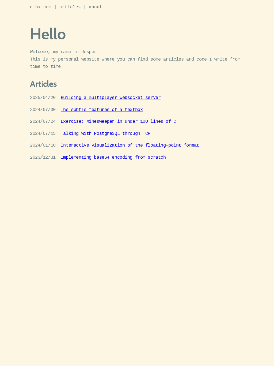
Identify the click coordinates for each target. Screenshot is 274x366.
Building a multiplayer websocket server (111, 97)
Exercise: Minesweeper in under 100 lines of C (118, 121)
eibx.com (40, 7)
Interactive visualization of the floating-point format (130, 145)
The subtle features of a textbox (102, 109)
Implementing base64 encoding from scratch (113, 157)
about (95, 7)
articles (70, 7)
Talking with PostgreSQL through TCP (105, 133)
